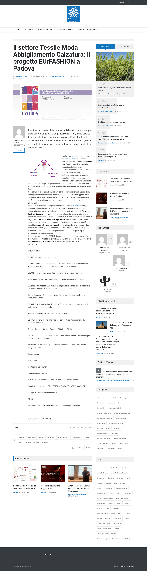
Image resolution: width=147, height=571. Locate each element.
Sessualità (100, 448)
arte (125, 468)
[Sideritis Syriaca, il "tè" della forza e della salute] (115, 66)
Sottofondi (111, 448)
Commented (124, 46)
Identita (115, 566)
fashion (41, 437)
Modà (20, 442)
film (115, 483)
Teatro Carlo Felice (103, 523)
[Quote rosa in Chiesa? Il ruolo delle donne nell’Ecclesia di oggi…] (101, 325)
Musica (127, 503)
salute (128, 513)
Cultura (20, 77)
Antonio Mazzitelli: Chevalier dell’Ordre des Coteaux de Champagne (79, 488)
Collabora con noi (65, 29)
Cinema (99, 483)
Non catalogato (102, 433)
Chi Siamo (28, 29)
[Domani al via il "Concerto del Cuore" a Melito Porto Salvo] (25, 473)
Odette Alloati (121, 268)
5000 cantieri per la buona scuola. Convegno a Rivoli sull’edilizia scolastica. (106, 311)
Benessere (111, 94)
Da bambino (108, 143)
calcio (128, 478)
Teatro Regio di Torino (104, 529)
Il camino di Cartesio (104, 413)
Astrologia (123, 398)
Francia (122, 483)
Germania (109, 488)
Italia (112, 493)
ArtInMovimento (102, 473)
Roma (120, 513)
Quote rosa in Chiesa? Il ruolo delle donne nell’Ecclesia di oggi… (121, 325)
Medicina (101, 160)
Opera (107, 508)
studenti (45, 442)
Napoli (99, 508)
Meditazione (101, 503)
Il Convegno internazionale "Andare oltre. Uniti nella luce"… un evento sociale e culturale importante (114, 374)
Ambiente (113, 398)
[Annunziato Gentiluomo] (19, 132)
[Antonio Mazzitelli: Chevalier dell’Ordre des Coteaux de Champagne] (80, 473)
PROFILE (19, 150)
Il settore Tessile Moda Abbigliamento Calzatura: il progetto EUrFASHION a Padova (51, 58)
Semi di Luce (123, 443)
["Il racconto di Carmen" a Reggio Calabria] (53, 473)
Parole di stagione (120, 438)
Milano (111, 503)
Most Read (105, 46)
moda (85, 156)
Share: (16, 427)
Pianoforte (116, 508)
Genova (99, 488)
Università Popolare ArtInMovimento (109, 539)
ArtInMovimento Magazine (119, 473)
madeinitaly (76, 437)
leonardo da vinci (63, 437)
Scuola (25, 77)
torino (117, 529)
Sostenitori (92, 29)
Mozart (119, 503)
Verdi (126, 539)
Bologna (111, 478)
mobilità (86, 437)
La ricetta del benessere (116, 423)
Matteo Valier (108, 498)
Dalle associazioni (107, 380)
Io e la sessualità (121, 418)
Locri (99, 498)
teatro (127, 518)
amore (99, 468)
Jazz (118, 493)
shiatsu (107, 518)
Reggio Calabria (102, 513)
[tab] (105, 47)
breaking (21, 437)
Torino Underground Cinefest (106, 534)
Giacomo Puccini (121, 488)
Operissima (114, 433)
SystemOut (117, 518)
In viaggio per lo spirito (105, 111)
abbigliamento (71, 159)
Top (46, 554)
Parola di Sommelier (80, 494)
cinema (110, 403)
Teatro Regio (117, 523)
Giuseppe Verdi (102, 493)
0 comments (20, 79)
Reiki (113, 513)
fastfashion (50, 437)
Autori (123, 566)
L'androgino (101, 423)
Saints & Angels (102, 443)
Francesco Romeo (125, 248)
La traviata (127, 493)
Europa (108, 483)
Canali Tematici (45, 29)
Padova (28, 442)
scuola (36, 442)
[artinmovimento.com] (73, 18)
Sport (120, 448)
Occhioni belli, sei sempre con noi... (112, 122)
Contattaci (130, 566)
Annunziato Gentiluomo (57, 77)
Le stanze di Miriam (103, 428)
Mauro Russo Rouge (123, 498)
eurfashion (31, 437)
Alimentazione (102, 94)
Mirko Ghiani (108, 289)
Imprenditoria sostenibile (122, 413)
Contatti (80, 29)
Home (18, 29)
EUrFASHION (76, 206)
